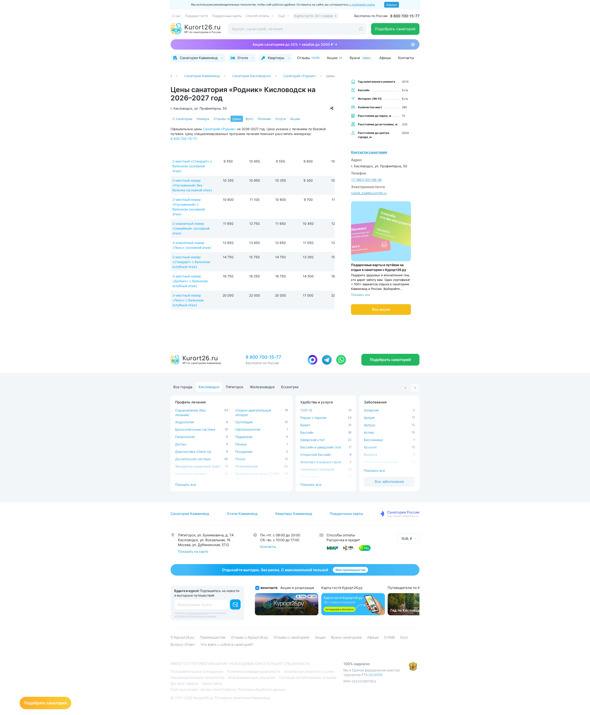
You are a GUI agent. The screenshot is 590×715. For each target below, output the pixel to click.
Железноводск (262, 387)
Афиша (372, 637)
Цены (236, 119)
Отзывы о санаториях (292, 637)
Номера (203, 119)
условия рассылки (198, 613)
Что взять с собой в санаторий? (227, 644)
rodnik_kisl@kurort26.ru (368, 193)
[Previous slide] (405, 388)
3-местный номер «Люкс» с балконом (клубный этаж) (188, 300)
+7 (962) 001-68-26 (366, 180)
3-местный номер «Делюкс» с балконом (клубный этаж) (190, 281)
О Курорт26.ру (182, 637)
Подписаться (235, 604)
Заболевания (375, 402)
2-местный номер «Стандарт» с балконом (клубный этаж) (191, 262)
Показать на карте (193, 551)
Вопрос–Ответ (183, 644)
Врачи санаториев (346, 637)
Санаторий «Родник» (219, 129)
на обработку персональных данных (195, 616)
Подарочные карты (227, 16)
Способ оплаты (257, 16)
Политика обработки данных (261, 689)
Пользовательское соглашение (197, 671)
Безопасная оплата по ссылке (309, 671)
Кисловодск (209, 387)
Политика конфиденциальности (253, 671)
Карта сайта (212, 683)
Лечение (264, 119)
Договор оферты (184, 683)
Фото (249, 119)
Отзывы (221, 119)
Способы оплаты (341, 535)
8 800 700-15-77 (404, 16)
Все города (182, 387)
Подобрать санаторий (395, 29)
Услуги (280, 119)
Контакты (268, 546)
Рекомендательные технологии (197, 677)
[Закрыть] (413, 44)
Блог (404, 637)
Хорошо (391, 4)
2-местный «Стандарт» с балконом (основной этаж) (192, 166)
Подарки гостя (196, 16)
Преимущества (212, 637)
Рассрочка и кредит (343, 540)
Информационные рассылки (251, 677)
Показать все (360, 295)
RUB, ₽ (407, 539)
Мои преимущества (350, 570)
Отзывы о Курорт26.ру (249, 637)
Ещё (281, 16)
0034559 (376, 675)
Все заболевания (389, 481)
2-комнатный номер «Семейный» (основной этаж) (190, 228)
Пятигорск (234, 387)
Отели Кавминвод (242, 513)
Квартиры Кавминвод (293, 513)
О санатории (182, 119)
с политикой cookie (362, 4)
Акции (295, 119)
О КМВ (389, 637)
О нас (176, 16)
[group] (418, 604)
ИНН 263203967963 (359, 681)
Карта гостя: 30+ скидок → (316, 16)
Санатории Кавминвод (190, 513)
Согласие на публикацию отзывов (307, 677)
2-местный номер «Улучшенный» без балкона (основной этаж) (192, 185)
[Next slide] (415, 388)
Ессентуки (289, 387)
